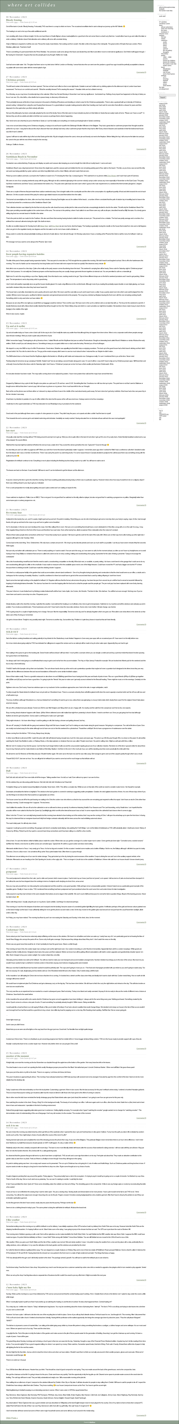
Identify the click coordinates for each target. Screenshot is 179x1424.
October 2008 (163, 402)
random (161, 35)
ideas (165, 45)
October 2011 (163, 341)
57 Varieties (163, 22)
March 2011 (163, 353)
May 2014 (162, 294)
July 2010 (162, 366)
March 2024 (163, 152)
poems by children (169, 60)
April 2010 (162, 371)
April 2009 (162, 392)
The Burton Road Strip (165, 11)
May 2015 (162, 284)
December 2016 (164, 259)
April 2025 (162, 130)
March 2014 (163, 298)
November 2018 (164, 241)
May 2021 (162, 206)
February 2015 (163, 289)
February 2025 (163, 134)
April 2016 (162, 273)
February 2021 (163, 211)
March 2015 (163, 288)
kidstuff (165, 80)
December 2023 (164, 157)
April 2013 (162, 314)
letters (165, 82)
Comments (164, 414)
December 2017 (164, 251)
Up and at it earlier (15, 326)
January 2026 (163, 115)
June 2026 (162, 107)
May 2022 (162, 189)
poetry (163, 55)
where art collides (32, 4)
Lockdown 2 (165, 32)
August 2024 (163, 144)
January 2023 (163, 175)
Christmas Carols (164, 24)
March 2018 (163, 249)
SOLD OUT (12, 632)
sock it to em (12, 1125)
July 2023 (162, 165)
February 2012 (163, 335)
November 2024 (164, 139)
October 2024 (163, 140)
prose (165, 84)
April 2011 (162, 351)
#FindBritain (166, 69)
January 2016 (163, 278)
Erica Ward (55, 226)
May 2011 (162, 350)
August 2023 (163, 164)
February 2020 (163, 219)
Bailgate (162, 9)
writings (163, 76)
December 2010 (164, 358)
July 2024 (162, 145)
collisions (164, 40)
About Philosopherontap (167, 7)
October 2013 (163, 304)
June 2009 (162, 388)
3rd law (163, 37)
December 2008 (164, 398)
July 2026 (162, 105)
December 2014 (164, 293)
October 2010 (163, 361)
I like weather (13, 1220)
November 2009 (164, 380)
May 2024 (162, 149)
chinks (163, 39)
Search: (162, 92)
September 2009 (164, 383)
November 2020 (164, 216)
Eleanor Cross (163, 34)
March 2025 (163, 132)
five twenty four (14, 512)
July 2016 (162, 268)
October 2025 (163, 120)
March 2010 (163, 373)
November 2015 (164, 281)
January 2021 (163, 212)
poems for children (169, 62)
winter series (167, 65)
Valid (162, 416)
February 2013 (163, 318)
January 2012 (163, 336)
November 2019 (164, 224)
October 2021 (163, 201)
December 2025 (164, 117)
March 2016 (163, 274)
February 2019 (163, 236)
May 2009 (162, 390)
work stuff (162, 16)
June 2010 (162, 368)
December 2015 (164, 279)
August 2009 (163, 385)
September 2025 (164, 122)
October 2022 (163, 181)
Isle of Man (166, 72)
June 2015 (162, 283)
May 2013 (162, 313)
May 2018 (162, 246)
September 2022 (164, 182)
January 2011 (163, 356)
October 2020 (163, 217)
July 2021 (162, 202)
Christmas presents (15, 80)
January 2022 (163, 196)
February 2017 (163, 256)
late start (10, 430)
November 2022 (164, 179)
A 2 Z (164, 77)
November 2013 (164, 303)
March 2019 (163, 234)
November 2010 (164, 360)
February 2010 (163, 375)
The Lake (161, 87)
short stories (167, 85)
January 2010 (163, 377)
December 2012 (164, 321)
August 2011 (163, 345)
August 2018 (163, 244)
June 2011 (162, 348)
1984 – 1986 (167, 57)
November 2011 (164, 340)
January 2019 (163, 237)
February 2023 (163, 174)
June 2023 (162, 167)
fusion (165, 44)
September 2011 (164, 343)
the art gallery (167, 50)
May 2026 (162, 108)
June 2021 (162, 204)
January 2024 (163, 155)
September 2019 (164, 227)
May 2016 (162, 271)
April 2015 (162, 286)
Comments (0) (141, 72)
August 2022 (163, 184)
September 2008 (164, 403)
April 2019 (162, 232)
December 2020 (164, 214)
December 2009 (164, 378)
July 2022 (162, 186)
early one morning (20, 515)
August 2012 (163, 325)
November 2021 (164, 199)
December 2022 (164, 177)
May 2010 (162, 370)
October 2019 (163, 226)
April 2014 (162, 296)
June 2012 (162, 328)
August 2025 (163, 123)
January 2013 (163, 320)
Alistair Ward (44, 226)
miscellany (164, 54)
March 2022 (163, 192)
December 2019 (164, 222)
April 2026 (162, 110)
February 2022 (163, 194)
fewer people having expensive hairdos (25, 254)
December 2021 (164, 197)
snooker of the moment (17, 1056)
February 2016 (163, 276)
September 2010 (164, 363)
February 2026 (163, 114)
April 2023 (162, 170)
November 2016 (164, 261)
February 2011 (163, 355)
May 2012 (162, 330)
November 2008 (164, 400)
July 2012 (162, 326)
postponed (11, 871)
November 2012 (164, 323)
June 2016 (162, 269)
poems (165, 59)
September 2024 (164, 142)
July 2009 (162, 387)
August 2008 (163, 405)
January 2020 (163, 221)
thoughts (166, 52)
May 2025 (162, 129)
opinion (165, 49)
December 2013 (164, 301)
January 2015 (163, 291)
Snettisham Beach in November (21, 156)
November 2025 (164, 118)
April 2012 (162, 331)
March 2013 (163, 316)
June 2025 (162, 127)
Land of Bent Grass (169, 74)
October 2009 (163, 382)
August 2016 (163, 266)
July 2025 (162, 125)
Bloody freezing (14, 20)
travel (163, 67)
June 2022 (162, 187)
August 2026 (163, 103)
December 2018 (164, 239)
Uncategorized (164, 89)
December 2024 (164, 137)
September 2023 (164, 162)
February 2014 (163, 299)
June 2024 (162, 147)
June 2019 (162, 231)
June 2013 (162, 311)
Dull (8, 770)
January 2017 (163, 258)
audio (165, 42)
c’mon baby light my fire (18, 1287)
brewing (165, 79)
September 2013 (164, 306)
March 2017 (163, 254)
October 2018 (163, 242)
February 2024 (163, 154)
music (165, 47)
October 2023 (163, 160)
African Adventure (167, 27)
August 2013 (163, 308)
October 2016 (163, 263)
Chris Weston (111, 176)
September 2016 (164, 264)
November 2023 (164, 159)
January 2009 (163, 397)
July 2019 (162, 229)
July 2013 (162, 309)
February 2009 (163, 395)
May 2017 (162, 253)
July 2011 (162, 346)
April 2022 (162, 190)
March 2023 (163, 172)
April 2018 (162, 247)
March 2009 (163, 393)
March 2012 (163, 333)
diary (16, 22)
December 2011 (164, 338)
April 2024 (162, 150)
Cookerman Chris (15, 929)
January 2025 (163, 135)
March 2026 (163, 112)
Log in (161, 411)
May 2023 (162, 169)
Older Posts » (12, 1418)
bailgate (165, 70)
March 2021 (163, 209)
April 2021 (162, 207)
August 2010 (163, 365)
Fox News (164, 30)
